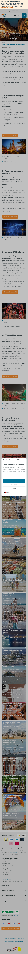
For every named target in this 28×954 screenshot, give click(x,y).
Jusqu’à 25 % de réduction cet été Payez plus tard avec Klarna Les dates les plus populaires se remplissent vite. (12, 4)
